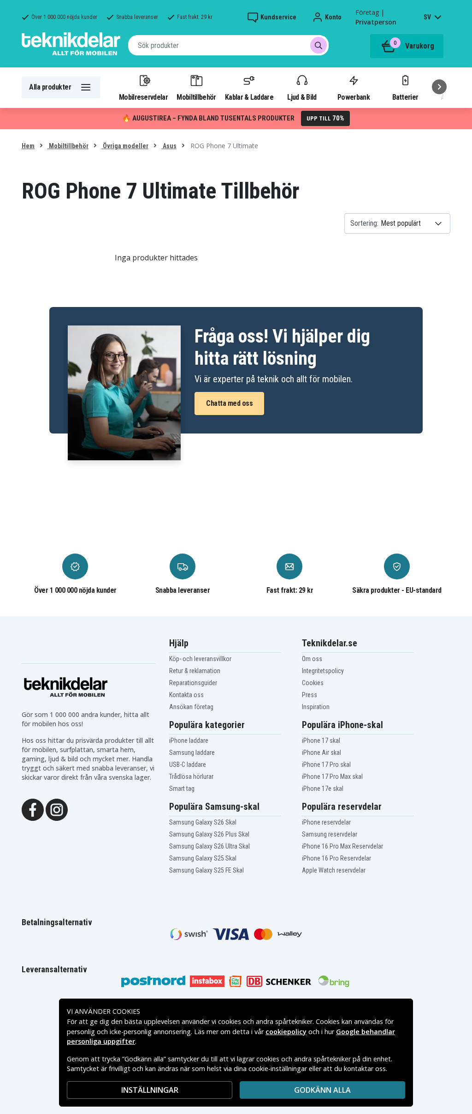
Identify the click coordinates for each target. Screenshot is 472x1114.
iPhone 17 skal (321, 740)
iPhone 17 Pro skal (326, 764)
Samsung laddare (192, 752)
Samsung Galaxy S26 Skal (202, 822)
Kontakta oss (186, 695)
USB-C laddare (187, 764)
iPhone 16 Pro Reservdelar (336, 858)
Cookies (313, 682)
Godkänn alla (322, 1090)
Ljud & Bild (301, 97)
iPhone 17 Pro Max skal (332, 776)
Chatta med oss (229, 403)
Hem (28, 146)
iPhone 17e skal (322, 788)
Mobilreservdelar (143, 97)
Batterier (405, 97)
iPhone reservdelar (326, 822)
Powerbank (353, 97)
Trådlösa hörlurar (191, 776)
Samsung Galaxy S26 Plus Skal (209, 834)
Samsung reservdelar (329, 834)
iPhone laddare (188, 740)
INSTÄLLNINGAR (149, 1090)
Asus (169, 146)
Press (309, 695)
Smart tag (182, 788)
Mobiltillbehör (196, 97)
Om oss (312, 658)
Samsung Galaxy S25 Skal (202, 858)
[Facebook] (33, 809)
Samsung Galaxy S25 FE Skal (206, 870)
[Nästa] (439, 86)
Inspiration (316, 707)
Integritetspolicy (323, 670)
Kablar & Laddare (249, 97)
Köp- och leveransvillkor (200, 658)
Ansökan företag (191, 707)
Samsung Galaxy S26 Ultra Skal (209, 846)
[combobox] (228, 45)
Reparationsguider (193, 682)
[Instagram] (57, 809)
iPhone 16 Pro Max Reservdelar (342, 846)
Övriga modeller (124, 146)
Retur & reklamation (194, 670)
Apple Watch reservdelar (334, 870)
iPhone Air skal (321, 752)
